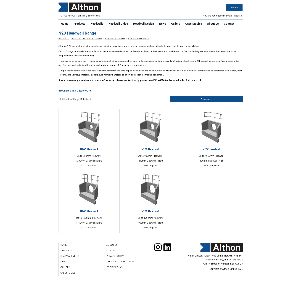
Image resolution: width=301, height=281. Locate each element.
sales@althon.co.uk (90, 15)
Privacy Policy (115, 255)
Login (229, 15)
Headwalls (96, 23)
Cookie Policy (114, 267)
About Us (213, 23)
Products (79, 23)
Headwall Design (143, 23)
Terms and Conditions (120, 261)
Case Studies (193, 23)
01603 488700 (68, 15)
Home (64, 23)
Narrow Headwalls (115, 38)
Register (238, 15)
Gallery (175, 23)
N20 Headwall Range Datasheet (74, 98)
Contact (229, 23)
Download (206, 99)
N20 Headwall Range (138, 38)
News (162, 23)
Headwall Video (118, 23)
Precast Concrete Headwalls (86, 38)
